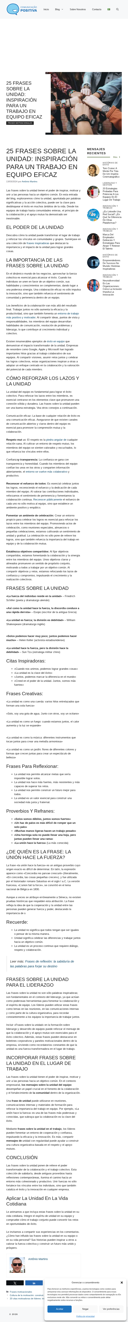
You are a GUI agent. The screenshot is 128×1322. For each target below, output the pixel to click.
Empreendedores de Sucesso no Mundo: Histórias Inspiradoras (111, 264)
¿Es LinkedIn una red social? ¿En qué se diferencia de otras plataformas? (112, 217)
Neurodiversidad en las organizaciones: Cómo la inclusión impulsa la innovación (112, 287)
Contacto (96, 9)
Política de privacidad (85, 1316)
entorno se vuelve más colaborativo (46, 471)
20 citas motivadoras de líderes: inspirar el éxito (33, 1298)
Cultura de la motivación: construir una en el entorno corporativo (41, 1295)
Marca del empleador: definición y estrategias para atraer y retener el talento (111, 241)
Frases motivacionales (20, 123)
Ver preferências (111, 1309)
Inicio (46, 9)
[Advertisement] (64, 42)
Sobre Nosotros (78, 9)
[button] (121, 1282)
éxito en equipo (56, 341)
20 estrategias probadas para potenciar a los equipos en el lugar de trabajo (111, 194)
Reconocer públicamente (47, 499)
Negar (85, 1309)
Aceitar (59, 1309)
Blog (57, 9)
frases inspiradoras (38, 243)
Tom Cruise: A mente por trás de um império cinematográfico (111, 172)
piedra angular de (56, 439)
